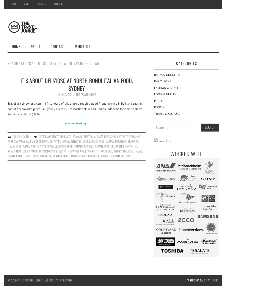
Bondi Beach (41, 141)
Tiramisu (128, 151)
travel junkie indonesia (37, 156)
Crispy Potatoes (59, 141)
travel (138, 151)
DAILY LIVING (162, 81)
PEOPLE (159, 101)
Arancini (78, 137)
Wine (129, 156)
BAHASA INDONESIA (167, 75)
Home (14, 4)
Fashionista (195, 280)
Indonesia (133, 141)
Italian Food (15, 146)
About (27, 4)
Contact (43, 4)
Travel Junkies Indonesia (85, 156)
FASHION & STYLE (166, 88)
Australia (90, 137)
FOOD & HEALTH (21, 137)
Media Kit (59, 4)
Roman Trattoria (18, 151)
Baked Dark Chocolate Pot (112, 137)
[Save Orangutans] (162, 141)
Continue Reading (76, 123)
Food (102, 141)
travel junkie (15, 156)
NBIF (33, 146)
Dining (86, 141)
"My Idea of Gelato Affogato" (55, 137)
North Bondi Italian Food (73, 146)
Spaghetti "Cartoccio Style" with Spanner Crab (57, 151)
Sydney (117, 151)
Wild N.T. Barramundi (113, 156)
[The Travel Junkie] (23, 27)
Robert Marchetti (126, 146)
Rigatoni (109, 146)
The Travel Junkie (86, 95)
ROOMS (159, 107)
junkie (26, 146)
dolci (94, 141)
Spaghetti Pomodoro (99, 151)
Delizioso (76, 141)
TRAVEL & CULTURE (167, 114)
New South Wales (47, 146)
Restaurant (96, 146)
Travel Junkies (61, 156)
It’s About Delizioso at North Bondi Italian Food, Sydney (76, 84)
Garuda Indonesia (116, 141)
